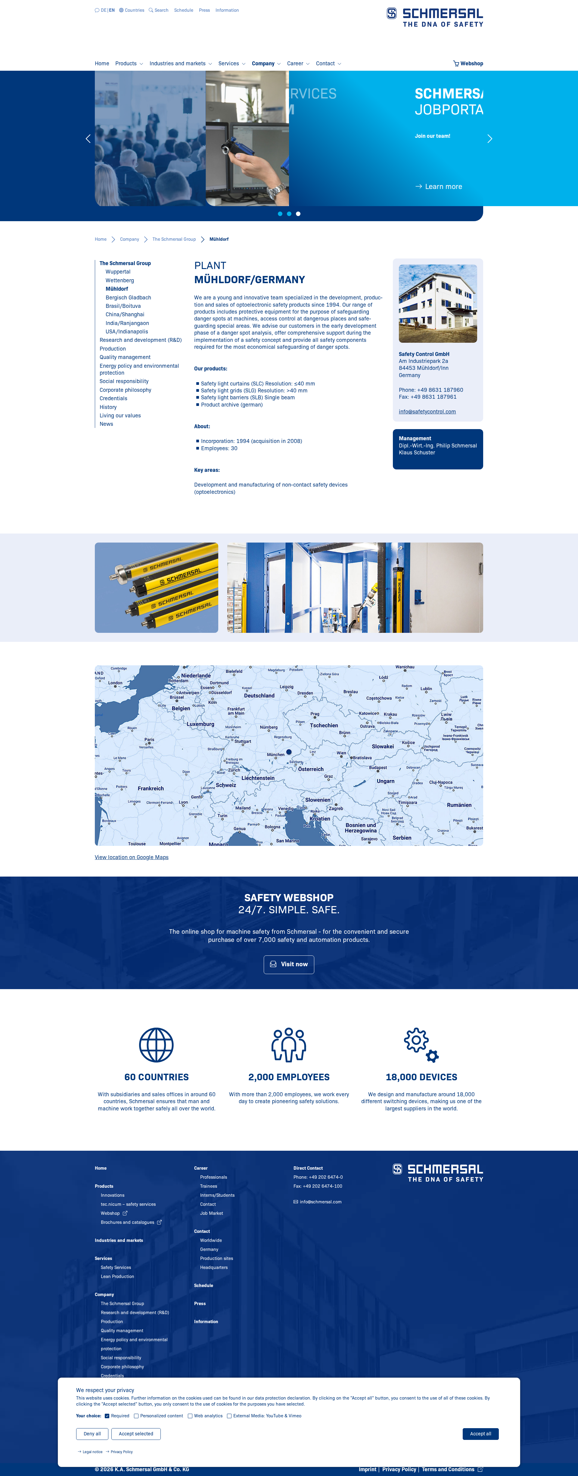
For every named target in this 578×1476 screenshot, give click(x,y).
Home (101, 239)
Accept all (480, 1434)
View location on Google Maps (132, 857)
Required (120, 1416)
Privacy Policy (122, 1452)
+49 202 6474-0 (326, 1177)
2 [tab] (289, 214)
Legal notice (93, 1452)
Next (490, 138)
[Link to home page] (435, 17)
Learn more (332, 186)
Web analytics (208, 1416)
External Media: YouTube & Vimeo (267, 1416)
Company (129, 239)
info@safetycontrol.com (427, 411)
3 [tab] (298, 214)
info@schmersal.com (321, 1202)
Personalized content (161, 1416)
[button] (131, 10)
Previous (88, 138)
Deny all (92, 1434)
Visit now (294, 964)
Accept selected (136, 1434)
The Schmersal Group (174, 239)
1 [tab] (280, 214)
